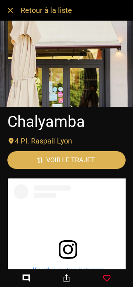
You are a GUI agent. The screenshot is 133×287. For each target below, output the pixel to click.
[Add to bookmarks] (107, 278)
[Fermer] (10, 10)
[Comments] (26, 278)
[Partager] (66, 278)
